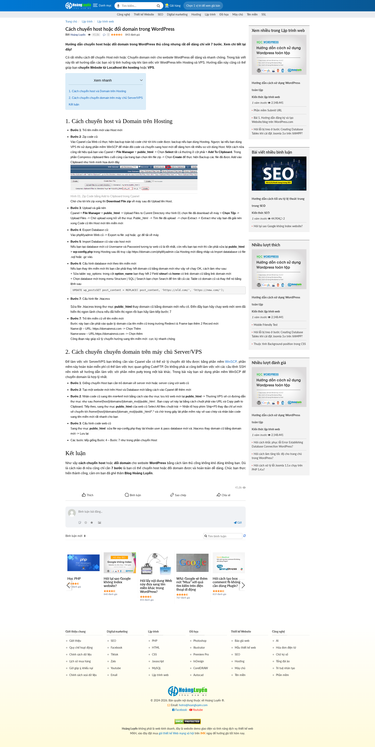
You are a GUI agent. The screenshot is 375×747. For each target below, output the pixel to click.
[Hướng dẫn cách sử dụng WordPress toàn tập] (279, 55)
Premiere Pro (201, 654)
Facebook (116, 647)
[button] (203, 6)
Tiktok (114, 654)
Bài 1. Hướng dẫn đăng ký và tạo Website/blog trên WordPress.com (272, 119)
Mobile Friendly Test (266, 324)
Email (114, 675)
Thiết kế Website (144, 14)
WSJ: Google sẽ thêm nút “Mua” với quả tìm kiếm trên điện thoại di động (191, 583)
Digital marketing (177, 14)
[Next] (243, 585)
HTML (156, 647)
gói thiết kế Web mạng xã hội (176, 733)
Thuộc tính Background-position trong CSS (280, 344)
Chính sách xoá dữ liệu (83, 675)
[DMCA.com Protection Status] (187, 721)
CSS (154, 654)
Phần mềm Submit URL (268, 110)
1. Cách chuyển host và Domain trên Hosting (97, 91)
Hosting (196, 14)
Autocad (198, 675)
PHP (154, 640)
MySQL (156, 668)
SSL (264, 14)
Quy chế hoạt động (81, 647)
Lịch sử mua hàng (80, 661)
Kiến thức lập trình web (266, 97)
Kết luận (74, 104)
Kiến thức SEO (261, 212)
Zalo (113, 661)
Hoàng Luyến (78, 34)
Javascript (158, 661)
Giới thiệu (75, 640)
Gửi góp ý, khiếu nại (81, 668)
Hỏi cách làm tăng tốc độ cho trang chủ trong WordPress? (277, 456)
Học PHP (74, 578)
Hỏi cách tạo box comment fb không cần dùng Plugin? (227, 582)
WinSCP (231, 361)
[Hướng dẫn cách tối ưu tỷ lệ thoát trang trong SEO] (279, 174)
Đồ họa (224, 14)
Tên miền (252, 14)
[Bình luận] (104, 34)
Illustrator (199, 647)
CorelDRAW (200, 668)
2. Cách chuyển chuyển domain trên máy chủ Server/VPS (106, 97)
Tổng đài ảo (283, 661)
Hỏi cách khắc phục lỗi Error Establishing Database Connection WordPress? (277, 444)
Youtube (116, 668)
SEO (160, 14)
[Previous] (68, 585)
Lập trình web (160, 675)
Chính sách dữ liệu (80, 654)
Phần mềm (282, 675)
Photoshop (199, 640)
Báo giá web (242, 640)
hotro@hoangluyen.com (193, 705)
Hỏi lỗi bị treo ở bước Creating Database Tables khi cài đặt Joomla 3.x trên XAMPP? (277, 131)
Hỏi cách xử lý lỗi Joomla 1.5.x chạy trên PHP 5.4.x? (277, 467)
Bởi (67, 34)
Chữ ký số (282, 654)
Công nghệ (123, 14)
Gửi (239, 522)
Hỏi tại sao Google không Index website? (117, 582)
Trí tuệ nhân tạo (285, 668)
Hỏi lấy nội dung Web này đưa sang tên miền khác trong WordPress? (156, 586)
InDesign (198, 661)
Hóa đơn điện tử (286, 647)
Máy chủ (237, 14)
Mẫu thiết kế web (245, 647)
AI (277, 640)
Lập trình (210, 14)
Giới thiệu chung (75, 631)
